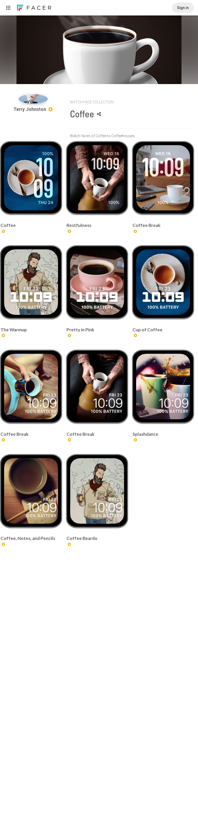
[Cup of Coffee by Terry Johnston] (163, 282)
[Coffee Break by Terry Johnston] (163, 178)
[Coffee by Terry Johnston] (31, 178)
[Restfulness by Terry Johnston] (97, 178)
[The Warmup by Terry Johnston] (31, 282)
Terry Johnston (30, 109)
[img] (33, 98)
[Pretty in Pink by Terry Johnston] (97, 282)
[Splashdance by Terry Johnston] (163, 386)
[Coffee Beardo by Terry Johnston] (97, 491)
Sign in (183, 8)
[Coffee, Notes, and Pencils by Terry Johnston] (31, 491)
